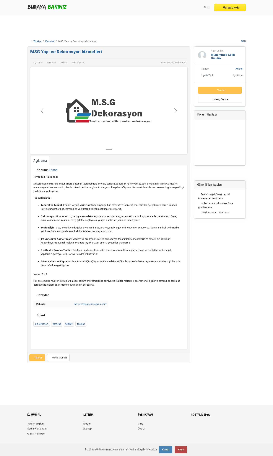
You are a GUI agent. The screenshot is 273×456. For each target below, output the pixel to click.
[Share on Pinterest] (230, 174)
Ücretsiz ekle (231, 7)
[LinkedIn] (209, 425)
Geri (243, 40)
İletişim (87, 423)
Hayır (181, 449)
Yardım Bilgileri (35, 423)
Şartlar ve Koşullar (37, 428)
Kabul (165, 449)
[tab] (40, 160)
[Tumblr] (224, 425)
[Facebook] (193, 425)
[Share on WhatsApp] (225, 174)
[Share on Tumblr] (235, 174)
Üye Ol (141, 428)
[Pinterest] (214, 425)
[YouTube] (219, 425)
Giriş (140, 423)
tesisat (81, 323)
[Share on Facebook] (209, 174)
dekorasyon (41, 323)
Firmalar (49, 41)
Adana (52, 170)
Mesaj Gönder (59, 357)
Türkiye (37, 41)
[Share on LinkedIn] (220, 174)
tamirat (57, 323)
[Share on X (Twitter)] (215, 174)
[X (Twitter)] (198, 425)
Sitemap (87, 428)
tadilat (68, 323)
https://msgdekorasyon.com (90, 303)
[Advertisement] (136, 26)
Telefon (38, 357)
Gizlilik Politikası (36, 433)
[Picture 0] (109, 149)
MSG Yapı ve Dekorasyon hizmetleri (66, 51)
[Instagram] (204, 425)
